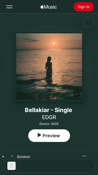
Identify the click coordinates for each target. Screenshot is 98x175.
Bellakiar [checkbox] (23, 157)
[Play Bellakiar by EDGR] (12, 156)
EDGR (49, 117)
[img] (49, 6)
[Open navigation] (9, 7)
